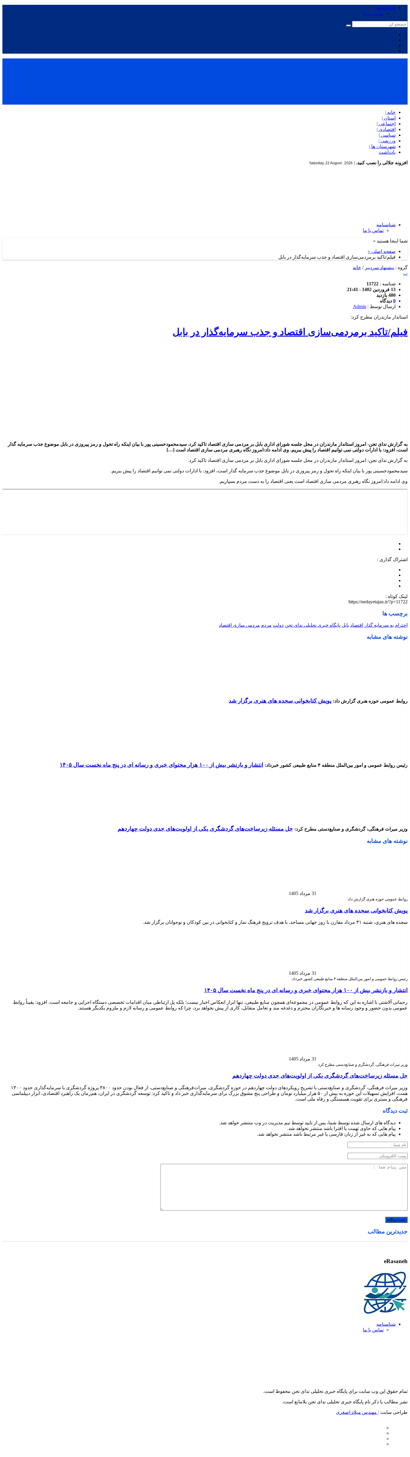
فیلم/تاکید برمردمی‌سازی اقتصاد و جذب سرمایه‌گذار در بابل (290, 331)
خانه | (390, 112)
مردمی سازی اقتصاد (239, 625)
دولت (278, 625)
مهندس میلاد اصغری (357, 1412)
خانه (357, 267)
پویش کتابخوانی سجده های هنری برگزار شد (280, 700)
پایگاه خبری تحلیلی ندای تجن (312, 625)
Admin (359, 306)
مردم (266, 625)
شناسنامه (386, 7)
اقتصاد (356, 625)
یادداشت (387, 152)
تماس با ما (373, 13)
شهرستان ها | (382, 146)
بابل (345, 625)
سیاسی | (387, 135)
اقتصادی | (386, 129)
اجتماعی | (386, 123)
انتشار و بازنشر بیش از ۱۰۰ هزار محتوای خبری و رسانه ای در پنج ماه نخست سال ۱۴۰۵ (161, 765)
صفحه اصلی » (382, 251)
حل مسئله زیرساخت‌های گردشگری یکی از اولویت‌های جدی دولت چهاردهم (205, 828)
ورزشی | (387, 140)
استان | (389, 117)
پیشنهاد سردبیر (379, 267)
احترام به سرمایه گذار (386, 625)
